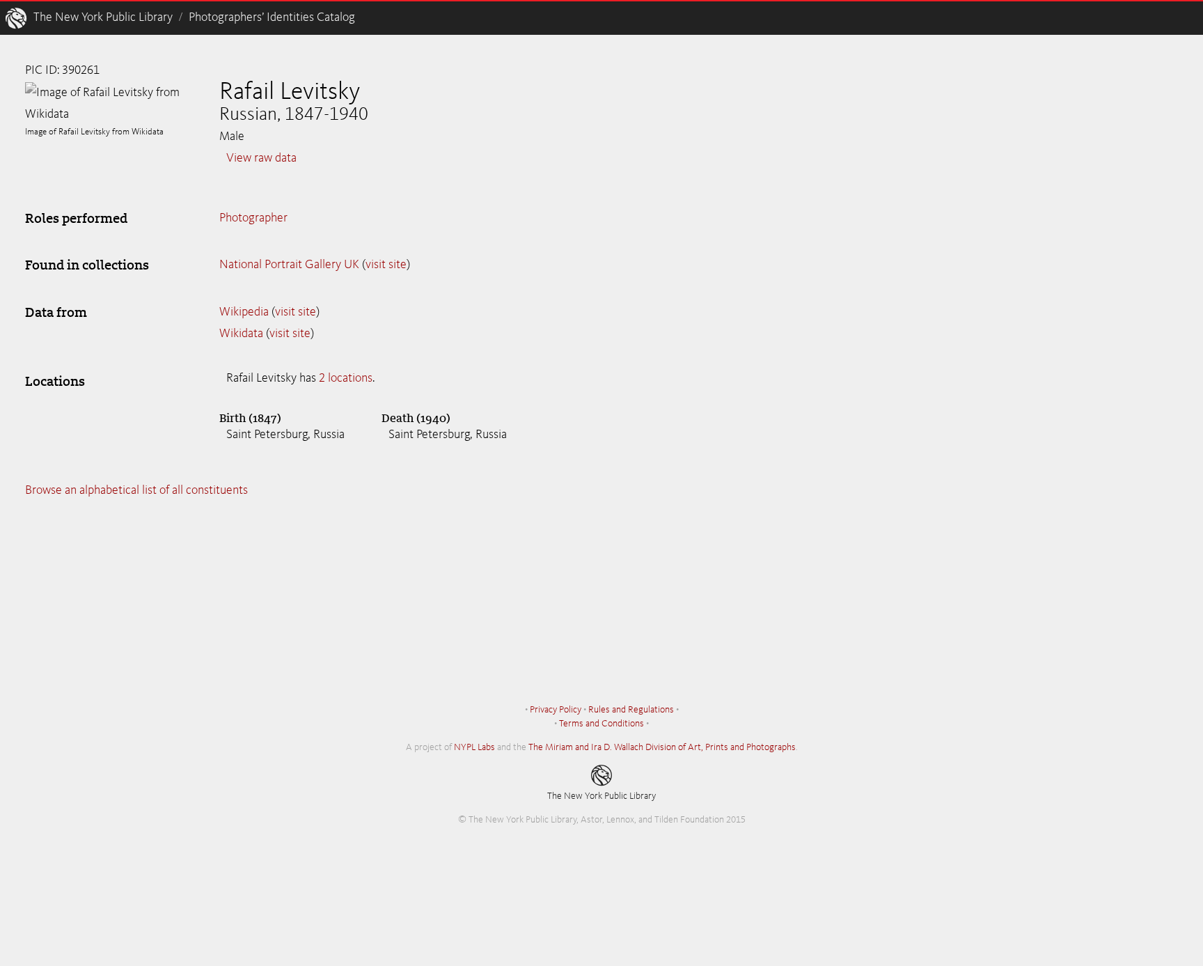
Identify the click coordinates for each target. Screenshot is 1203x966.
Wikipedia (244, 312)
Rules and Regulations (631, 710)
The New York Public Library (103, 17)
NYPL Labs (474, 747)
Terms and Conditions (601, 724)
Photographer (253, 218)
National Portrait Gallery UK (289, 264)
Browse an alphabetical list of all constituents (136, 490)
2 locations (345, 378)
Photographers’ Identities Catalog (272, 17)
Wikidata (241, 333)
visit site (386, 264)
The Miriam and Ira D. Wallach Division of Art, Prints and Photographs (662, 747)
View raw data (261, 158)
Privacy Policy (555, 710)
